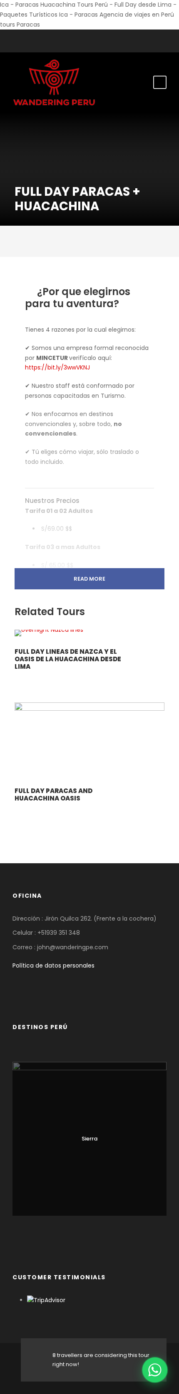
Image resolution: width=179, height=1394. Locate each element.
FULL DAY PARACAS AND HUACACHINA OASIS (53, 794)
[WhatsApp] (154, 1369)
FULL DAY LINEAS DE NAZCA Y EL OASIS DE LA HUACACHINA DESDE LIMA (68, 659)
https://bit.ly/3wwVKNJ (57, 367)
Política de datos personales (53, 965)
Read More (89, 578)
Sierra (89, 1139)
